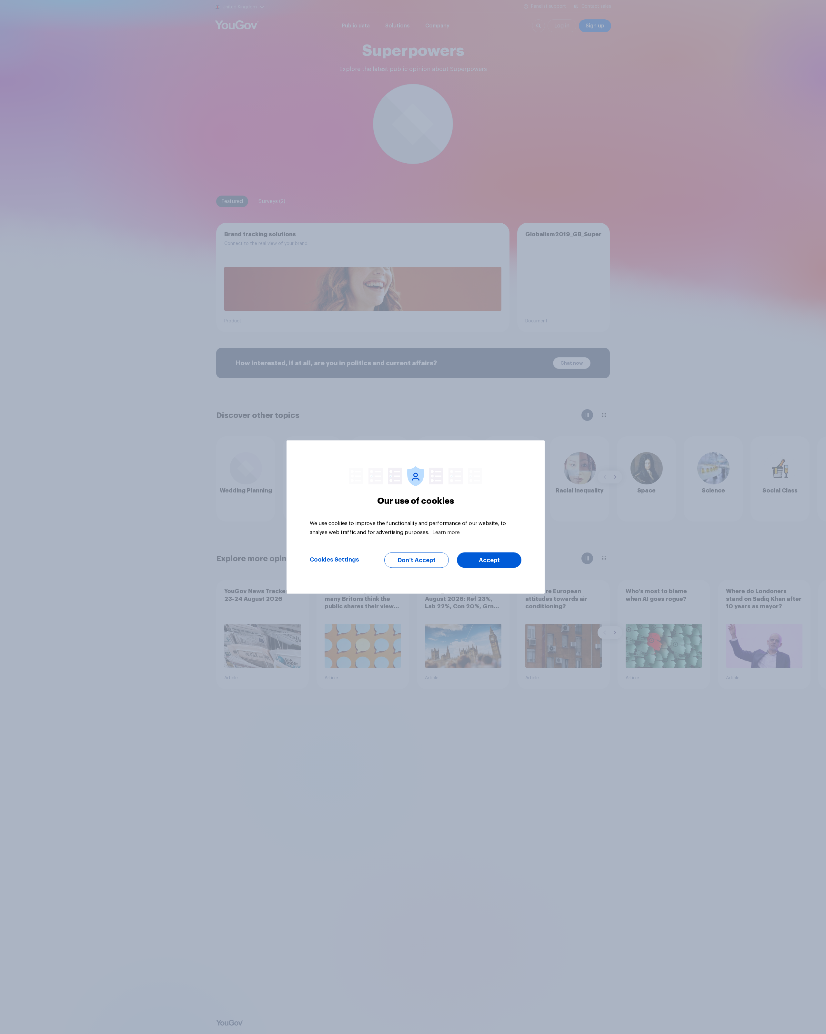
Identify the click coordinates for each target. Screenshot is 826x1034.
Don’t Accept (417, 560)
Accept (489, 560)
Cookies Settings (334, 560)
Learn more (446, 532)
